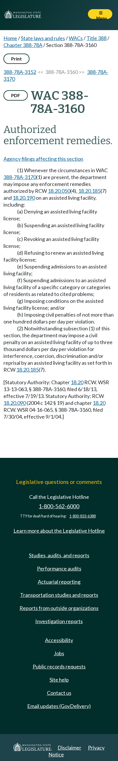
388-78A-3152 (19, 72)
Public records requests (59, 666)
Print (16, 58)
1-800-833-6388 (82, 516)
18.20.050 (59, 191)
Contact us (59, 693)
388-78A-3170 (19, 177)
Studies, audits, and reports (59, 555)
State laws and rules (43, 38)
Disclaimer (69, 747)
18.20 (77, 382)
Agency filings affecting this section (43, 159)
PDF (15, 95)
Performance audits (59, 568)
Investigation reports (59, 621)
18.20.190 (24, 198)
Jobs (59, 653)
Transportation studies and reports (59, 595)
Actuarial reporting (59, 581)
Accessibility (59, 640)
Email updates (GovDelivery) (59, 706)
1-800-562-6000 (59, 506)
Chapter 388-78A (22, 45)
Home (10, 38)
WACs (76, 38)
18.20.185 (89, 191)
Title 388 (96, 38)
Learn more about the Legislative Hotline (59, 530)
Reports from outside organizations (59, 608)
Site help (59, 679)
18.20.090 (14, 403)
